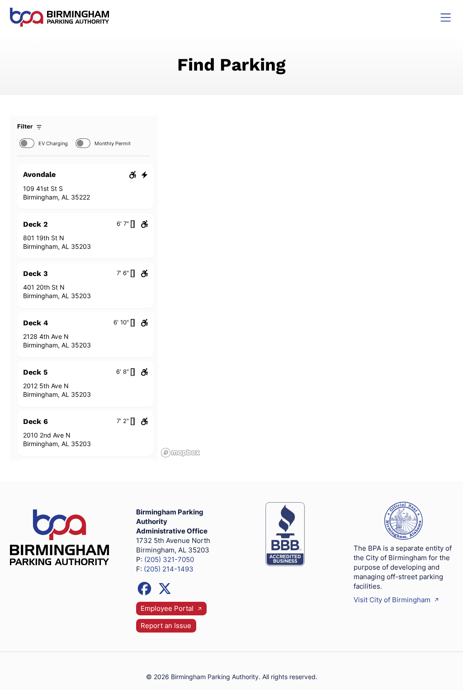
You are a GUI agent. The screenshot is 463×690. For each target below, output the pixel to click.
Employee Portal (168, 608)
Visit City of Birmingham (393, 600)
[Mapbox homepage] (180, 452)
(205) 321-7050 (169, 560)
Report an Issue (166, 626)
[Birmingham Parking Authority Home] (59, 17)
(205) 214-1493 (169, 569)
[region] (306, 288)
